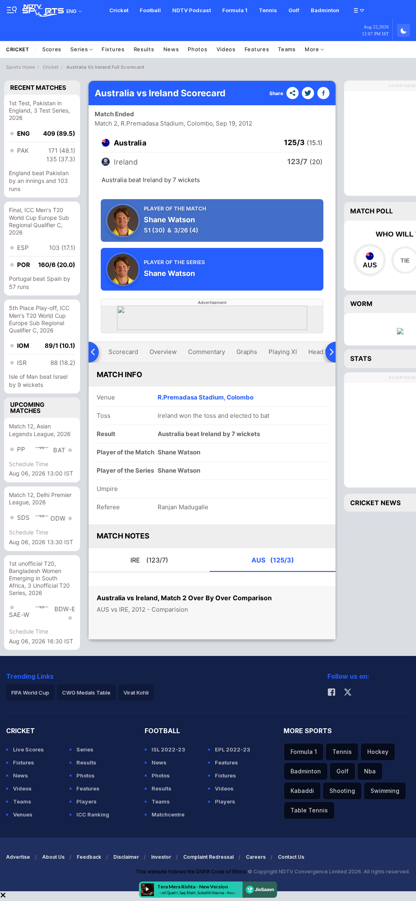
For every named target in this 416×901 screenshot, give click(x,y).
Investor (161, 857)
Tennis (268, 10)
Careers (256, 857)
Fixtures (113, 49)
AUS (272, 560)
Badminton (325, 10)
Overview (163, 352)
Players (86, 801)
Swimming (384, 790)
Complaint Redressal (208, 857)
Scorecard (123, 352)
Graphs (246, 352)
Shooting (342, 790)
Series (79, 49)
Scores (51, 49)
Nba (370, 771)
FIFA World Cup (30, 692)
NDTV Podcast (191, 10)
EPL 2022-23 (232, 749)
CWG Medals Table (86, 692)
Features (257, 49)
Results (144, 49)
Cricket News (375, 503)
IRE (149, 560)
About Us (53, 857)
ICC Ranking (92, 814)
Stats (360, 358)
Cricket (118, 10)
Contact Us (291, 857)
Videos (226, 49)
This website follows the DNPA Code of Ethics (192, 871)
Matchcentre (168, 814)
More (313, 49)
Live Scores (28, 749)
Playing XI (283, 352)
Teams (287, 49)
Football (150, 10)
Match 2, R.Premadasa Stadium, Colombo (154, 123)
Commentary (206, 352)
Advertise (18, 857)
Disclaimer (126, 857)
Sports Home (20, 67)
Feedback (89, 857)
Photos (197, 49)
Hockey (377, 751)
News (171, 49)
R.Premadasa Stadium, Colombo (206, 397)
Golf (293, 10)
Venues (22, 814)
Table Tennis (309, 810)
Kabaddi (302, 790)
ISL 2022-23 (168, 749)
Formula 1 (234, 10)
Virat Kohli (136, 692)
